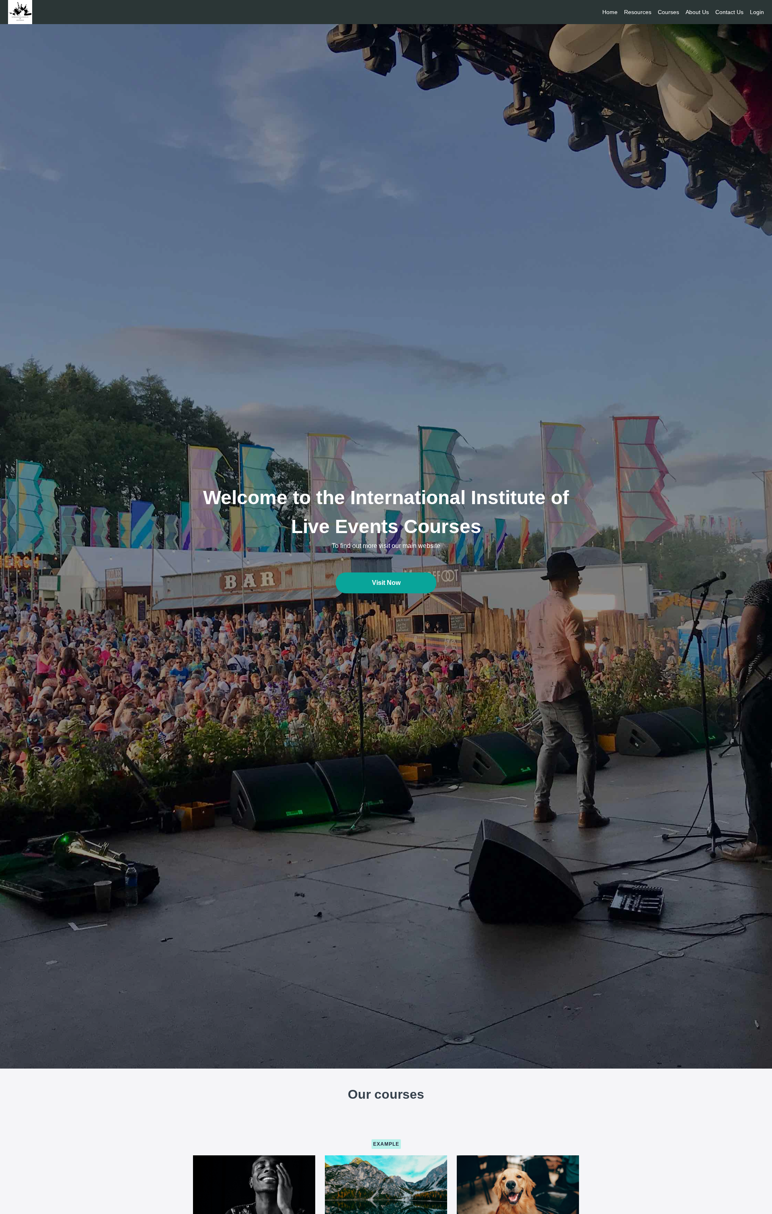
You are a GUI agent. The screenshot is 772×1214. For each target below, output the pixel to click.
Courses (668, 12)
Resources (637, 12)
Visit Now (386, 582)
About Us (697, 12)
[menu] (680, 12)
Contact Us (729, 12)
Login (757, 12)
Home (610, 12)
